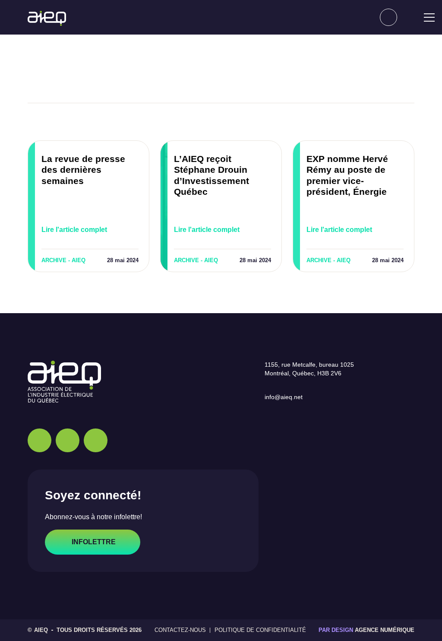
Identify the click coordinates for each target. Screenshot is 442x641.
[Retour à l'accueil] (47, 18)
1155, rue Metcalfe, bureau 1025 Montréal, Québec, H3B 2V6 (314, 369)
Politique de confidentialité (260, 630)
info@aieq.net (287, 397)
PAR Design (339, 630)
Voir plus (379, 121)
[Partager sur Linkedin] (236, 77)
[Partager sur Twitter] (206, 77)
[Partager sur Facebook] (176, 77)
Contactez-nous (184, 630)
